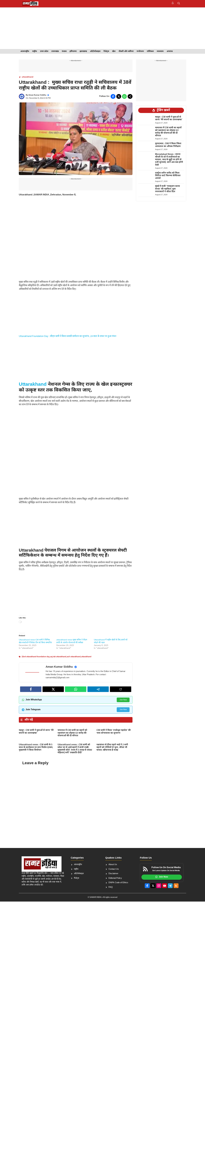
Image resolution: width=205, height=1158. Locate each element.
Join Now (123, 700)
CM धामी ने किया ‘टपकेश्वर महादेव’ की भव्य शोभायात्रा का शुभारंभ (114, 731)
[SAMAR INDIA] (30, 3)
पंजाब (64, 51)
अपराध (170, 51)
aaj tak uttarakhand (58, 657)
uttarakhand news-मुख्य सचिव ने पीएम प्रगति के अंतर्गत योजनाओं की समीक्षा (71, 641)
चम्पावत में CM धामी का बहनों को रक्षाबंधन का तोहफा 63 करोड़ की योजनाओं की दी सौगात (72, 733)
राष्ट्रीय (34, 51)
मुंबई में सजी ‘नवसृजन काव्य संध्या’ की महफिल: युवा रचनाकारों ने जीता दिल (167, 189)
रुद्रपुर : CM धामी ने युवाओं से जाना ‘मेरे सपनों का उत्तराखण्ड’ (36, 731)
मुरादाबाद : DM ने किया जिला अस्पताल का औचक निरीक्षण (168, 145)
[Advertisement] (102, 28)
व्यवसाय (160, 51)
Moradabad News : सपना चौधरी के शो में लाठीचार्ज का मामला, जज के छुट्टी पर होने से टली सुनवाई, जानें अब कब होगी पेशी (169, 160)
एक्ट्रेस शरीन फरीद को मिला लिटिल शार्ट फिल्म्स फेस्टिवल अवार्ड (167, 176)
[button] (179, 3)
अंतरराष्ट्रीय (24, 51)
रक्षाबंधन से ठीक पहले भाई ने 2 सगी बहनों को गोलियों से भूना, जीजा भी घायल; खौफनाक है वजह (112, 747)
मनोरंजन (140, 51)
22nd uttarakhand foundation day (36, 657)
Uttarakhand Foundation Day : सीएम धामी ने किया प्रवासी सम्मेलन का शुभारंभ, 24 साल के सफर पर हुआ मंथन (67, 336)
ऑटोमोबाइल (95, 51)
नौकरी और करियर (126, 51)
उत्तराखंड (55, 51)
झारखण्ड (83, 51)
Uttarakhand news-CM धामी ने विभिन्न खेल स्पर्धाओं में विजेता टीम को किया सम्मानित (35, 641)
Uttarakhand (33, 385)
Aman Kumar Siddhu (37, 95)
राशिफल (150, 51)
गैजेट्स (106, 51)
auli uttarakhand (74, 657)
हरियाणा (73, 51)
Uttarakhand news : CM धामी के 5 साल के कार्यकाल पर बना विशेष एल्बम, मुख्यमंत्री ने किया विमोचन (36, 747)
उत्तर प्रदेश (44, 51)
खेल (113, 51)
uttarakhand (27, 77)
